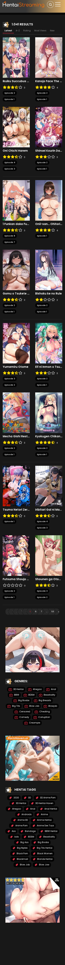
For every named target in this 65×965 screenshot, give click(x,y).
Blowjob (52, 705)
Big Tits (16, 705)
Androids (26, 814)
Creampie (34, 722)
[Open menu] (57, 4)
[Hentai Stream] (24, 4)
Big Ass (24, 842)
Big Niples (22, 847)
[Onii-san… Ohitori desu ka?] (48, 200)
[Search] (50, 4)
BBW (16, 694)
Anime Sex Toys (45, 825)
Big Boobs (23, 700)
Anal (53, 689)
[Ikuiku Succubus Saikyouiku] (16, 57)
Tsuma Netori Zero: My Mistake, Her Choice (16, 509)
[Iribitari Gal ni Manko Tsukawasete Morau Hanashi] (48, 486)
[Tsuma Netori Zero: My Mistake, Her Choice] (16, 486)
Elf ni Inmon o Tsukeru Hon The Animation (48, 366)
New (52, 30)
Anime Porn (21, 825)
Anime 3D (22, 819)
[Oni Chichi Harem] (16, 127)
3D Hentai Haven (44, 803)
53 (52, 611)
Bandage (30, 831)
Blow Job (34, 705)
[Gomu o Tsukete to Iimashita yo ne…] (16, 270)
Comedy (24, 717)
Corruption (44, 717)
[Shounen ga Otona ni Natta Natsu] (48, 555)
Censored (24, 711)
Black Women (45, 853)
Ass (13, 831)
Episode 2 (10, 92)
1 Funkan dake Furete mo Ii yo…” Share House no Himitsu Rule (16, 224)
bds (16, 836)
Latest (8, 30)
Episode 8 (10, 235)
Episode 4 (10, 162)
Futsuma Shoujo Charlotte (16, 579)
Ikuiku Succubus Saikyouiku (16, 81)
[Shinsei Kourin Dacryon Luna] (48, 127)
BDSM (31, 694)
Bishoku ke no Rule (48, 293)
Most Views (40, 30)
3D (29, 797)
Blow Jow (43, 864)
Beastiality (49, 694)
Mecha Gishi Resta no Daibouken (16, 436)
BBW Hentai (50, 831)
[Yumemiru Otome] (16, 343)
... (17, 611)
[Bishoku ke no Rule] (48, 270)
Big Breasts (44, 700)
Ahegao (37, 689)
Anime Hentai (44, 819)
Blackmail (22, 859)
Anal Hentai (50, 808)
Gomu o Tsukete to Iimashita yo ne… (16, 293)
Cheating (44, 711)
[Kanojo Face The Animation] (48, 57)
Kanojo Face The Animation (48, 81)
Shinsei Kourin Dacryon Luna (48, 150)
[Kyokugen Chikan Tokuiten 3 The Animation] (48, 412)
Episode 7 (10, 242)
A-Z (18, 30)
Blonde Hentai (45, 859)
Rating (27, 30)
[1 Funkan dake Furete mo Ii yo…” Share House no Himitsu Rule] (16, 200)
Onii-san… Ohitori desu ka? (48, 224)
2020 (16, 797)
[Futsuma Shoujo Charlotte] (16, 555)
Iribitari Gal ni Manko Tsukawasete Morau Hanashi (48, 509)
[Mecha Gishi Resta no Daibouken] (16, 412)
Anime (44, 814)
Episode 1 (9, 99)
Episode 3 (10, 168)
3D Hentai (18, 689)
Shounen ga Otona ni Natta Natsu (48, 579)
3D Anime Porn (48, 797)
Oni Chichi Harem (15, 150)
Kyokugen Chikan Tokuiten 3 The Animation (48, 436)
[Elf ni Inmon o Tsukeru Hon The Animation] (48, 343)
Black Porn (22, 853)
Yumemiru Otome (15, 366)
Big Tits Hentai (44, 847)
